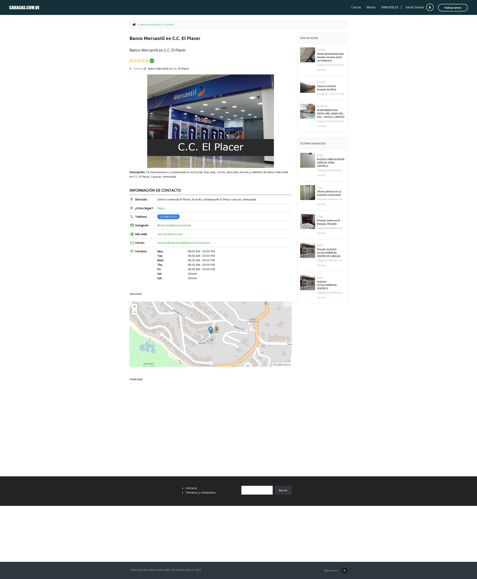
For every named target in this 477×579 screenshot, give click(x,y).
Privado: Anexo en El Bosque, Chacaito (328, 222)
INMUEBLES (389, 7)
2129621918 (168, 217)
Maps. (161, 208)
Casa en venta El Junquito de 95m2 (326, 87)
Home (137, 68)
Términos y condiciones (200, 492)
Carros (356, 7)
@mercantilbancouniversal (174, 225)
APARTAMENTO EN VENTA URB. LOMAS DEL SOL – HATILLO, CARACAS (331, 113)
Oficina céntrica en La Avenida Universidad (329, 193)
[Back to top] (465, 555)
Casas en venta (336, 93)
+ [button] (134, 306)
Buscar (283, 490)
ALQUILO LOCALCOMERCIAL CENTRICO (327, 285)
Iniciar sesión (415, 7)
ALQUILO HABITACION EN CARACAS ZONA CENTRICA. (330, 162)
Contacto (191, 488)
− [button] (134, 312)
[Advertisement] (210, 412)
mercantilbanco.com (170, 234)
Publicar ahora (453, 7)
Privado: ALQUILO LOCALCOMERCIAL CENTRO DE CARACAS (329, 253)
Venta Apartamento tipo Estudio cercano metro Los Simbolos (330, 57)
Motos (371, 7)
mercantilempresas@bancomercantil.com (183, 242)
